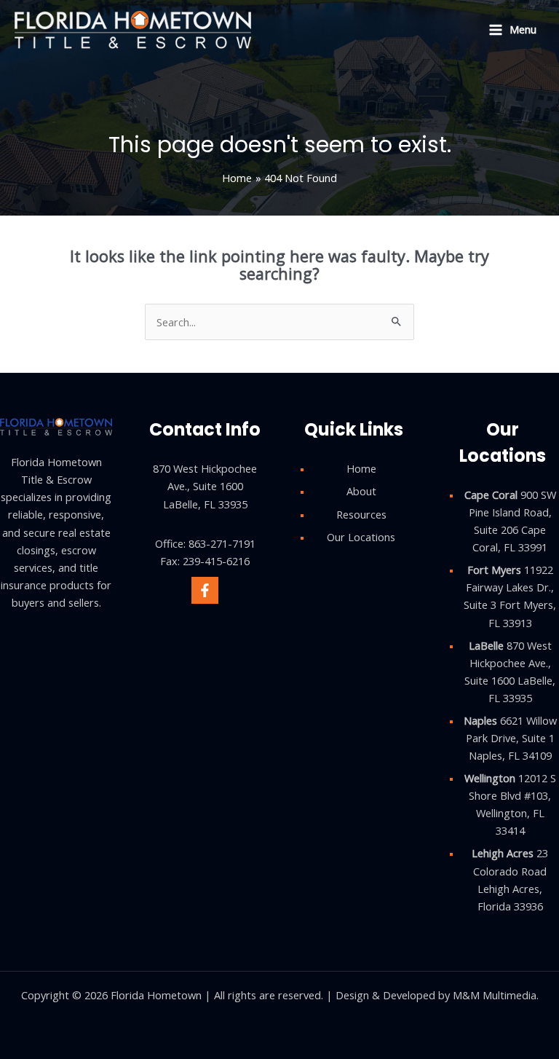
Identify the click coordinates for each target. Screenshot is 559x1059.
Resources (361, 514)
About (361, 491)
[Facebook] (204, 590)
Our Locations (361, 537)
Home (361, 468)
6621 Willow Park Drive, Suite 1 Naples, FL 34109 (510, 738)
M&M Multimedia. (496, 995)
